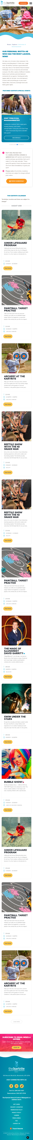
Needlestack (23, 1134)
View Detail (8, 268)
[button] (16, 119)
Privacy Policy (16, 1112)
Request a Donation (16, 1107)
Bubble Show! (13, 782)
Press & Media (16, 1118)
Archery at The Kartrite (14, 377)
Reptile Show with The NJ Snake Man (13, 447)
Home (9, 44)
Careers (16, 1115)
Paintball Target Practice (16, 309)
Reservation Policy (16, 1110)
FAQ (16, 1121)
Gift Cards (16, 1104)
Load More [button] (16, 1021)
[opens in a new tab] (16, 1128)
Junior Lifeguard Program (15, 244)
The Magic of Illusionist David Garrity (13, 651)
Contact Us (16, 1123)
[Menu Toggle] (30, 3)
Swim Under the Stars (15, 718)
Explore (14, 44)
